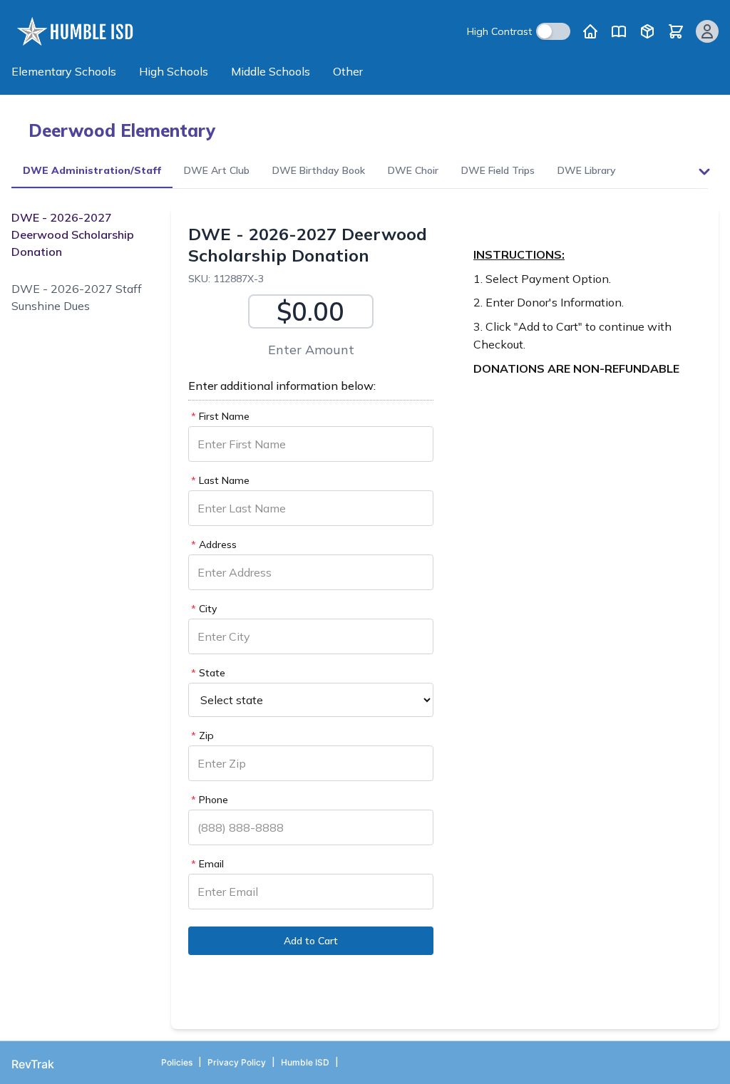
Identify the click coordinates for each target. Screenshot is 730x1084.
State (208, 672)
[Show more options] (704, 172)
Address (214, 544)
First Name (220, 416)
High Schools (173, 71)
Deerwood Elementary (122, 130)
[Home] (590, 31)
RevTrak (32, 1064)
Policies (176, 1062)
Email (207, 863)
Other (348, 71)
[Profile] (707, 31)
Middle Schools (270, 71)
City (204, 608)
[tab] (92, 171)
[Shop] (647, 31)
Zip (202, 735)
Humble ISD (305, 1062)
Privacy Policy (236, 1062)
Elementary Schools (63, 71)
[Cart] (675, 31)
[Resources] (618, 31)
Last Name (220, 480)
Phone (209, 799)
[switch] (553, 31)
